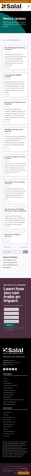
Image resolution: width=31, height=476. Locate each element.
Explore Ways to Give (8, 412)
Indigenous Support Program (9, 402)
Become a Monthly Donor (9, 417)
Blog (4, 40)
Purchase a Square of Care (9, 422)
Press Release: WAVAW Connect (13, 76)
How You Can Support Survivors (13, 235)
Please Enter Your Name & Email (13, 305)
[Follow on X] (13, 369)
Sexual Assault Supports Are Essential (15, 103)
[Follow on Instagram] (7, 369)
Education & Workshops (8, 431)
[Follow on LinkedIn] (10, 369)
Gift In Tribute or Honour (8, 424)
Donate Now (6, 415)
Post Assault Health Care (8, 392)
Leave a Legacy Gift (7, 426)
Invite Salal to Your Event (8, 433)
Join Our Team (6, 436)
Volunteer (5, 429)
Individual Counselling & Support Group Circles (13, 399)
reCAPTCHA (17, 327)
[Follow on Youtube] (16, 369)
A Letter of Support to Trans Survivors (15, 157)
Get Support (6, 380)
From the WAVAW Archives (10, 265)
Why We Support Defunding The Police (15, 48)
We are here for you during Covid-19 (15, 183)
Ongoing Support (7, 397)
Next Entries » (24, 247)
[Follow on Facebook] (4, 369)
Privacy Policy (9, 470)
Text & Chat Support (7, 388)
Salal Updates (7, 267)
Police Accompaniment (8, 395)
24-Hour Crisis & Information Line (10, 385)
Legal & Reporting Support (9, 404)
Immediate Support (7, 383)
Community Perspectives (10, 262)
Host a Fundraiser (7, 419)
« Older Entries (6, 247)
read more (7, 67)
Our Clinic (5, 378)
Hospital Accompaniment (9, 390)
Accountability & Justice (10, 260)
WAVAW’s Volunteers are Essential (14, 130)
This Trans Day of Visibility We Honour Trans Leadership (15, 210)
